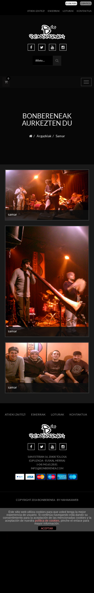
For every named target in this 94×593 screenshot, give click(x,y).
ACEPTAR (47, 528)
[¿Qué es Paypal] (20, 477)
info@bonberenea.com (47, 468)
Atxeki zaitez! (36, 10)
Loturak (68, 10)
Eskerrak (54, 10)
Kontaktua (84, 10)
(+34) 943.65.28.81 (47, 464)
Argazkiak (44, 136)
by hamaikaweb (67, 499)
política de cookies (47, 520)
